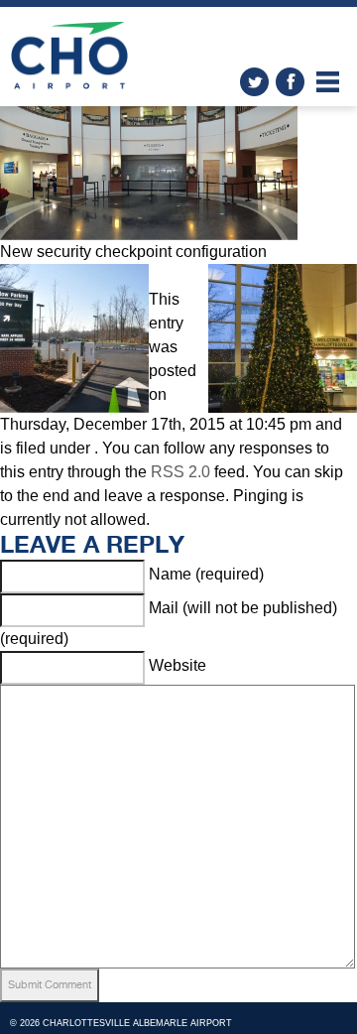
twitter (254, 81)
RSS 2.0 (180, 471)
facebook (290, 81)
